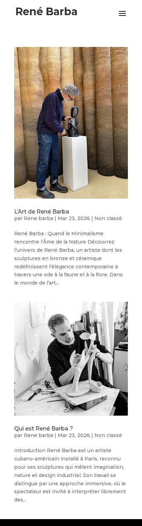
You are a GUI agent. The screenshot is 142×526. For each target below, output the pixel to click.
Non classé (108, 218)
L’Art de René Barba (41, 211)
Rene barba (38, 218)
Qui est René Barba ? (43, 428)
